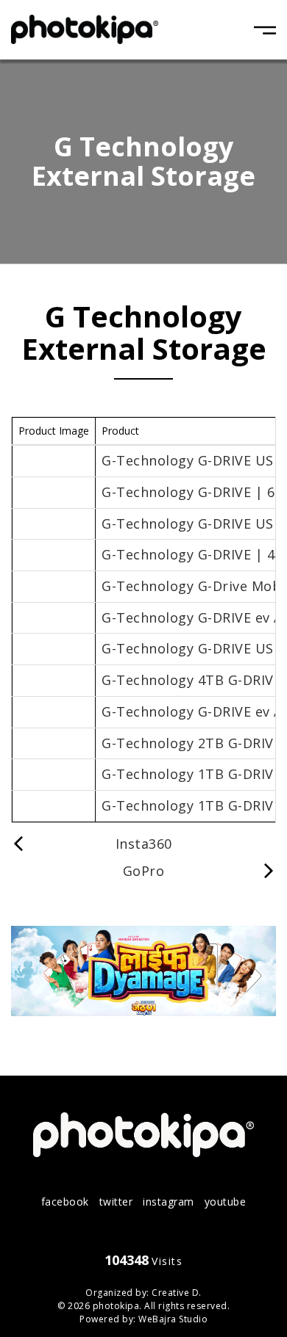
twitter (116, 1202)
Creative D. (177, 1292)
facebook (65, 1202)
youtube (226, 1202)
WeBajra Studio (173, 1319)
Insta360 (144, 843)
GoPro (144, 871)
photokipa (116, 1306)
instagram (168, 1202)
